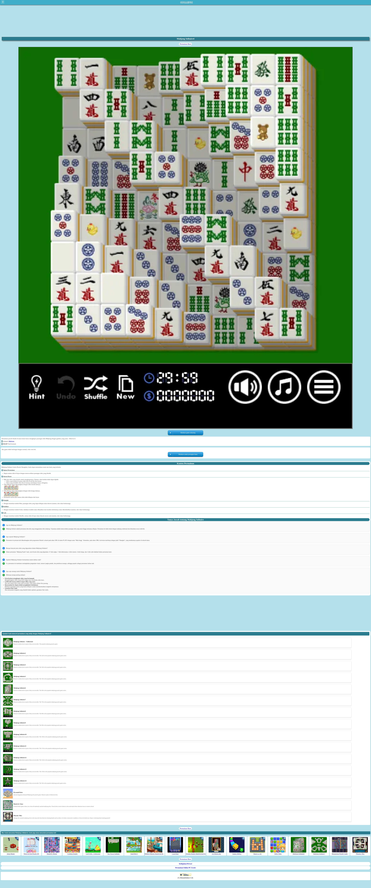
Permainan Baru (185, 44)
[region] (185, 20)
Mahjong (11, 441)
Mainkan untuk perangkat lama (187, 454)
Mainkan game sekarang (187, 433)
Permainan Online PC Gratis (185, 868)
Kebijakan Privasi (185, 864)
